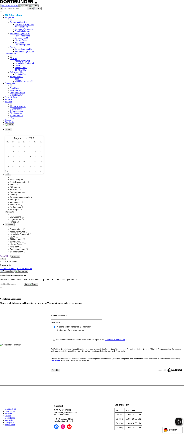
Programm (9, 17)
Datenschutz (10, 409)
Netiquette (9, 422)
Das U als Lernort (23, 31)
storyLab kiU (20, 70)
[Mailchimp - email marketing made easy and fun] (170, 372)
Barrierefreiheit (16, 115)
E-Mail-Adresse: (59, 316)
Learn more (55, 360)
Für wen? (9, 212)
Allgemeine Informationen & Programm (74, 327)
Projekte (8, 99)
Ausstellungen (21, 27)
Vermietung (10, 420)
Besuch (8, 102)
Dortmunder (11, 83)
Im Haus (13, 59)
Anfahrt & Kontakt (18, 107)
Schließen (15, 256)
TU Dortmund (21, 68)
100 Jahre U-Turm (13, 15)
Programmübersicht (18, 22)
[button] (34, 8)
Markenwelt (10, 425)
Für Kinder (9, 122)
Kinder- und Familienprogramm (70, 330)
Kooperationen (16, 77)
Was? (8, 175)
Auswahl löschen (24, 269)
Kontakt (8, 413)
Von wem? (10, 224)
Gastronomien (16, 109)
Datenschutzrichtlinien (115, 340)
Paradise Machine (8, 269)
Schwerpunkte (16, 72)
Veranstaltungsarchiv (24, 51)
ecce (17, 79)
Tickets (8, 120)
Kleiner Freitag (21, 40)
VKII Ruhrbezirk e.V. (24, 81)
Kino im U (19, 42)
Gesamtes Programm (24, 24)
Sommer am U (21, 38)
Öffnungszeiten (16, 111)
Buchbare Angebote (24, 29)
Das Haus (14, 88)
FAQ (12, 118)
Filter (3, 259)
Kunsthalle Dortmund (24, 63)
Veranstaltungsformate (20, 33)
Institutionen (10, 54)
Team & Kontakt (17, 90)
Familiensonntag (22, 36)
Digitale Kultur (21, 74)
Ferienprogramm (22, 45)
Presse (8, 416)
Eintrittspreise (16, 113)
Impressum (10, 411)
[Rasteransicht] (7, 271)
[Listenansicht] (21, 271)
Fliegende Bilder (17, 93)
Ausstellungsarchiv (23, 49)
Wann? (8, 129)
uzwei (17, 65)
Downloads (10, 418)
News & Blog (11, 97)
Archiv (13, 47)
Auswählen (5, 256)
